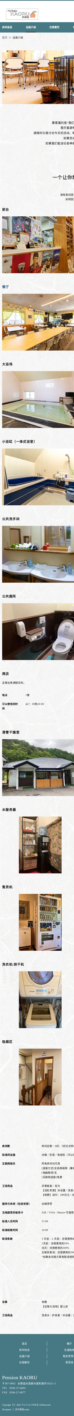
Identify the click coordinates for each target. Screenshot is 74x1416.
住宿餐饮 (24, 1362)
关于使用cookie (22, 1409)
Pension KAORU (19, 1377)
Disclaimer (6, 1409)
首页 (24, 1343)
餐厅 (5, 287)
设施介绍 (24, 1356)
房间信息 (24, 1350)
